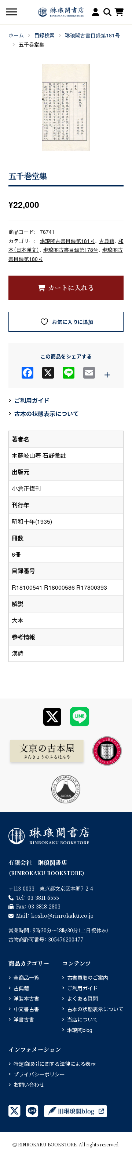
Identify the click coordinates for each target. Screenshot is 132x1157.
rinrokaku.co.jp (62, 915)
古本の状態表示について (46, 413)
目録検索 (44, 35)
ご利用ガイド (32, 400)
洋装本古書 (26, 998)
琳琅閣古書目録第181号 (92, 35)
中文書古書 (26, 1009)
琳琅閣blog (79, 1029)
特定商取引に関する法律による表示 (55, 1063)
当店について (82, 1019)
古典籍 (106, 240)
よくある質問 (82, 998)
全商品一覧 (26, 977)
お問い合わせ (29, 1084)
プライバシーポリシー (39, 1074)
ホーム (16, 35)
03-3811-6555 (43, 897)
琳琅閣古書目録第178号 (70, 249)
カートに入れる (71, 287)
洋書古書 (24, 1019)
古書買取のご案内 (87, 977)
